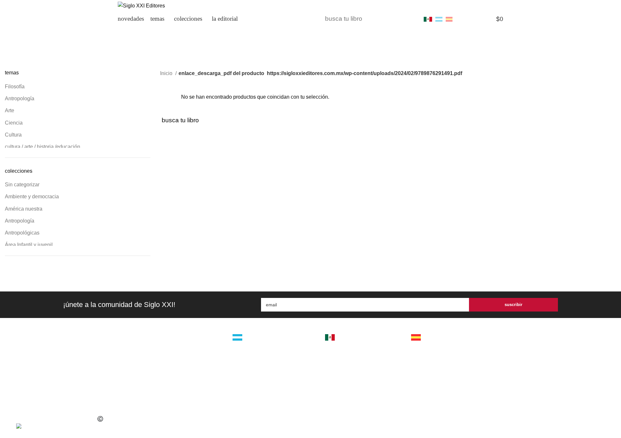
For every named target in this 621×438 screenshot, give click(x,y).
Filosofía (15, 86)
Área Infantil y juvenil (29, 244)
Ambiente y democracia (32, 196)
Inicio (167, 73)
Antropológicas (22, 232)
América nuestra (23, 209)
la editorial (191, 338)
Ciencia (14, 123)
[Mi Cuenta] (462, 19)
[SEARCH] (409, 19)
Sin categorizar (22, 184)
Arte (9, 110)
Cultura (13, 134)
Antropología (19, 98)
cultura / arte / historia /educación (42, 146)
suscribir (513, 304)
